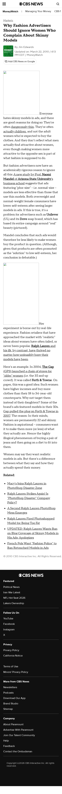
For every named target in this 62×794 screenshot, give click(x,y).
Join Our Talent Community (19, 735)
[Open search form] (57, 3)
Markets (8, 20)
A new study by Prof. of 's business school (28, 179)
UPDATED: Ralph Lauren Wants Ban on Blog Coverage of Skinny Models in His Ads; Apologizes (33, 533)
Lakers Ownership (13, 603)
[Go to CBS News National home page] (31, 4)
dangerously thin (22, 127)
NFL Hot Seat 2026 (14, 598)
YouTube (8, 618)
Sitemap (8, 709)
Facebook (9, 624)
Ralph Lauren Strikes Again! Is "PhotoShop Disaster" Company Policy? (28, 498)
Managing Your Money (38, 11)
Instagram (9, 629)
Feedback (9, 746)
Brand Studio (10, 703)
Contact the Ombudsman (17, 751)
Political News (11, 587)
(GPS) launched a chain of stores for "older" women (28, 371)
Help (6, 740)
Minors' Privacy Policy (15, 672)
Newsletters (10, 687)
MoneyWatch (10, 11)
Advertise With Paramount (18, 730)
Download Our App (14, 698)
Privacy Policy (11, 650)
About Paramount (13, 724)
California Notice (13, 655)
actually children (14, 131)
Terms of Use (10, 666)
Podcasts (8, 692)
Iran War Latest (11, 592)
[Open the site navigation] (11, 3)
